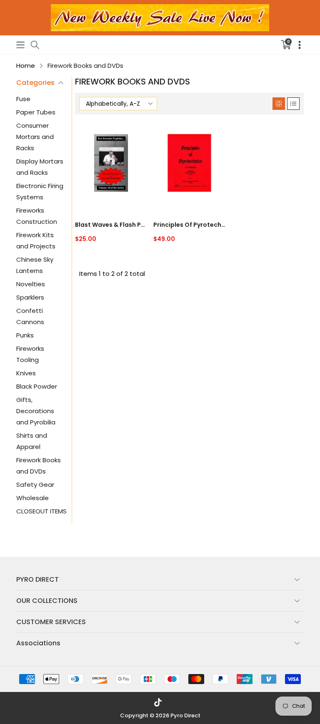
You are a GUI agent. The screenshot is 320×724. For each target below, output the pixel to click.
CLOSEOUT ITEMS (41, 511)
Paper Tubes (35, 112)
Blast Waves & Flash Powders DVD (111, 225)
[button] (20, 44)
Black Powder (36, 386)
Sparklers (30, 297)
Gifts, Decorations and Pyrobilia (35, 410)
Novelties (30, 284)
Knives (26, 373)
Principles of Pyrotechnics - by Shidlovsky (189, 225)
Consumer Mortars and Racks (35, 136)
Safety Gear (35, 484)
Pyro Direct (185, 715)
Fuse (23, 98)
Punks (25, 335)
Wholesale (32, 497)
